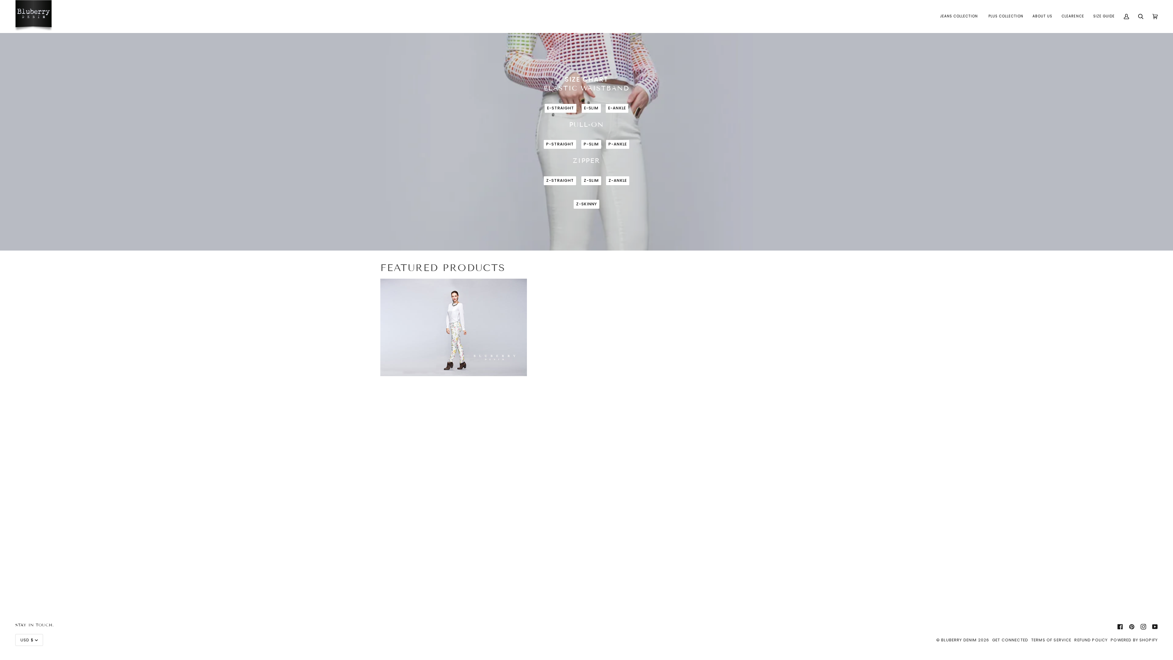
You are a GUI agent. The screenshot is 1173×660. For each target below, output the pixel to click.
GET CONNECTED (1010, 640)
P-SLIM (591, 144)
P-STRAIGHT (560, 144)
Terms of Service (1051, 640)
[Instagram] (1143, 626)
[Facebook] (1120, 626)
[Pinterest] (1132, 626)
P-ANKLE (617, 144)
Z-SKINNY (586, 204)
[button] (959, 16)
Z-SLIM (591, 180)
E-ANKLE (617, 108)
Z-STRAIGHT (560, 180)
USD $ (27, 640)
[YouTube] (1155, 626)
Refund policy (1091, 640)
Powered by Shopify (1134, 640)
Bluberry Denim (959, 640)
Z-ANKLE (617, 180)
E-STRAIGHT (560, 108)
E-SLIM (591, 108)
